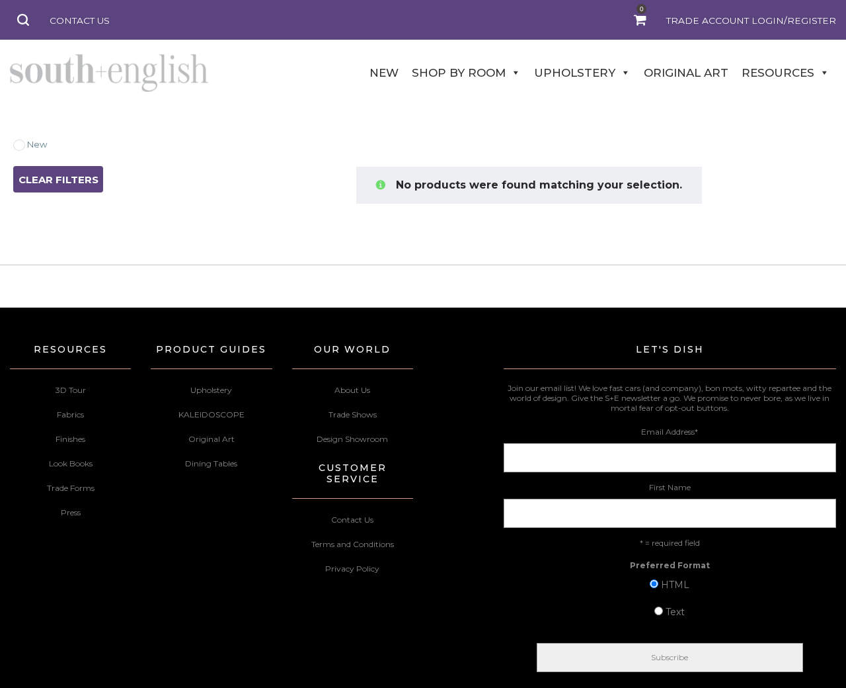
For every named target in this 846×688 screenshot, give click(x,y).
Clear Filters (58, 179)
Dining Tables (211, 463)
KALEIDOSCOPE (211, 414)
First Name (670, 487)
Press (71, 512)
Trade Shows (352, 414)
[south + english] (109, 73)
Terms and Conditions (352, 544)
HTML (675, 585)
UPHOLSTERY (574, 72)
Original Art (211, 439)
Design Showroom (352, 439)
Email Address (669, 432)
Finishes (70, 439)
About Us (352, 390)
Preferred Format (670, 565)
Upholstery (211, 390)
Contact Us (352, 520)
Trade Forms (71, 488)
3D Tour (71, 390)
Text (675, 612)
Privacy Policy (352, 569)
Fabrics (70, 414)
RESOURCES (778, 72)
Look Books (71, 463)
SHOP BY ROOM (459, 72)
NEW (384, 72)
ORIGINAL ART (686, 72)
